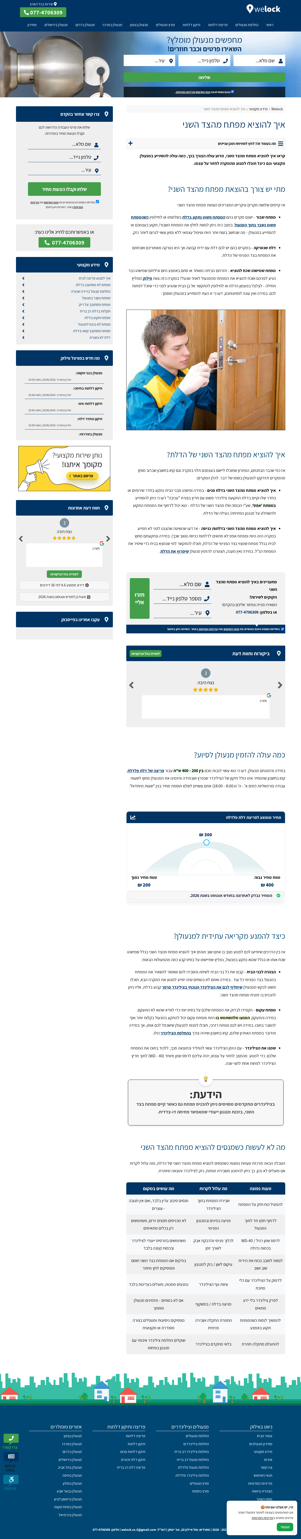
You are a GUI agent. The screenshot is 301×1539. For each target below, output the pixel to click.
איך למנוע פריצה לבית (95, 278)
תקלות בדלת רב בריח (95, 311)
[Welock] (263, 9)
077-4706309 (247, 612)
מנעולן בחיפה (72, 1475)
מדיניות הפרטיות (208, 629)
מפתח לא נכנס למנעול (94, 324)
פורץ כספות (200, 1491)
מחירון (32, 24)
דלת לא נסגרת (100, 337)
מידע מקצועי (263, 1451)
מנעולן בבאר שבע (69, 1491)
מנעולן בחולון (72, 1483)
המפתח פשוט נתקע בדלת (203, 217)
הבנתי (285, 1527)
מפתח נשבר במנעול (96, 298)
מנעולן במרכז (112, 24)
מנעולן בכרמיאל (70, 1514)
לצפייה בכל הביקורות (145, 653)
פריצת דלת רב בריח (131, 1467)
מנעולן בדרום (85, 24)
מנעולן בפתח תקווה (68, 1506)
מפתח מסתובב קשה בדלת (92, 330)
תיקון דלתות (191, 24)
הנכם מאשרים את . (203, 92)
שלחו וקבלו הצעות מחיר (64, 189)
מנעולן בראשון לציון (68, 1499)
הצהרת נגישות (262, 1491)
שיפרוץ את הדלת (174, 551)
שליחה (204, 77)
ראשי (269, 24)
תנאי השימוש (203, 92)
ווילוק (147, 278)
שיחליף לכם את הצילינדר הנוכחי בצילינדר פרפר (202, 987)
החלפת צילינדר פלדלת (192, 1475)
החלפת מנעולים (246, 24)
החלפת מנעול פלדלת (193, 1467)
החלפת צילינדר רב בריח (191, 1451)
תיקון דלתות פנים (132, 1451)
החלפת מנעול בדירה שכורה (91, 291)
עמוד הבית (264, 1435)
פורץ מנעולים (165, 24)
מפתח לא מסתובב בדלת (93, 284)
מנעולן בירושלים (56, 24)
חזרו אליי (139, 598)
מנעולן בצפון (139, 24)
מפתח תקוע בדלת (97, 317)
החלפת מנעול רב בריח (193, 1459)
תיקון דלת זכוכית (133, 1459)
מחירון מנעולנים (260, 1443)
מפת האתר (264, 1499)
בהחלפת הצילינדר (176, 1033)
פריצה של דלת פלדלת (145, 770)
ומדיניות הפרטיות (185, 92)
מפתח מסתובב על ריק (95, 304)
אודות (268, 1459)
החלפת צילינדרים (196, 1443)
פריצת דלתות (218, 24)
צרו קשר (266, 1467)
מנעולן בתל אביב (70, 1467)
